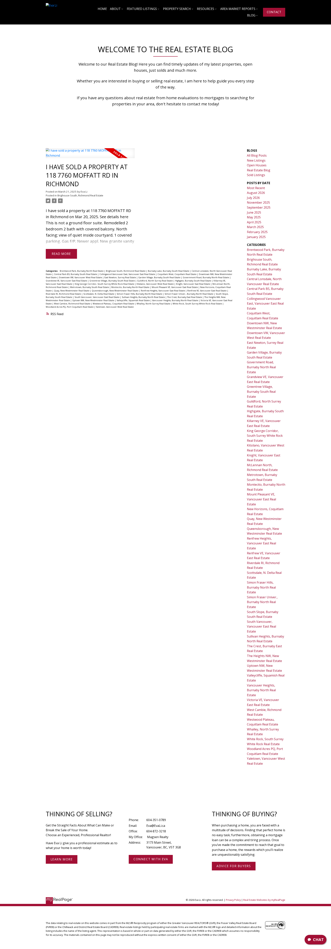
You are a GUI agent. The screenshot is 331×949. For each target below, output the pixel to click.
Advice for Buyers (233, 866)
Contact (274, 12)
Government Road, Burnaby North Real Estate (206, 277)
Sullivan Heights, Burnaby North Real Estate (144, 297)
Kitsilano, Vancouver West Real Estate (155, 284)
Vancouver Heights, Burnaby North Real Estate (175, 300)
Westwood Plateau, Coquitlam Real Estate (114, 303)
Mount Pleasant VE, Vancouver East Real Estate (175, 287)
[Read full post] (90, 155)
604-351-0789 (156, 820)
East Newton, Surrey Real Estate (120, 277)
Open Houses (256, 165)
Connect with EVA (151, 859)
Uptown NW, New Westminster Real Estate (93, 300)
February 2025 (257, 232)
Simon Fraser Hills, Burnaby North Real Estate (140, 294)
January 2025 (256, 237)
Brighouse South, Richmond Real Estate (80, 195)
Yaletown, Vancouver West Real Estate (115, 307)
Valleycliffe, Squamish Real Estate (133, 300)
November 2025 (258, 202)
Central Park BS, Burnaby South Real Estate (76, 274)
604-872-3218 (156, 831)
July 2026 (253, 198)
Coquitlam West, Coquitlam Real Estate (177, 274)
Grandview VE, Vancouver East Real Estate (67, 280)
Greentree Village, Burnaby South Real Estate (112, 280)
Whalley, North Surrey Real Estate (154, 303)
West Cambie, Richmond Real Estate (72, 303)
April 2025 (254, 222)
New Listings (256, 160)
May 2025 (254, 217)
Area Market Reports (237, 9)
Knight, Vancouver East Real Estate (193, 284)
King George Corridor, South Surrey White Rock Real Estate (105, 284)
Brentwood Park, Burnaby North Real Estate (82, 271)
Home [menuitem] (102, 9)
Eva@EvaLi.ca (155, 826)
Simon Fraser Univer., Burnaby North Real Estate (189, 294)
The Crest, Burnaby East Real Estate (185, 297)
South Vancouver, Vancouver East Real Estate (97, 297)
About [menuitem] (115, 9)
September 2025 (258, 207)
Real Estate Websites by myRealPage (264, 900)
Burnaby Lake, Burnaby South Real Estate (169, 271)
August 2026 (256, 193)
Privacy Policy (233, 900)
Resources (205, 9)
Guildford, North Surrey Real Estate (155, 280)
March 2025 (255, 227)
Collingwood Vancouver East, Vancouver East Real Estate (127, 274)
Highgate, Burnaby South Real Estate (193, 280)
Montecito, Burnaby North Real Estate (130, 287)
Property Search (177, 9)
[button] (274, 12)
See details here (114, 216)
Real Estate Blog (258, 170)
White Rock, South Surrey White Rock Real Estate (198, 303)
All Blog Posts (257, 155)
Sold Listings (256, 175)
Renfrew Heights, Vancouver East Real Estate (163, 290)
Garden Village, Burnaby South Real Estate (159, 277)
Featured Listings (142, 9)
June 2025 (254, 212)
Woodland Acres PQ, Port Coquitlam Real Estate (70, 307)
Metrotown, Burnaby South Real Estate (90, 287)
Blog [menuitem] (251, 15)
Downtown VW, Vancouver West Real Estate (81, 277)
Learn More (62, 859)
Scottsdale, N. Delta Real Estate (99, 294)
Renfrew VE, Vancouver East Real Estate (207, 290)
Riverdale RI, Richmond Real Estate (64, 294)
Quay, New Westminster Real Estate (72, 290)
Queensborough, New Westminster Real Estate (115, 290)
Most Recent (256, 188)
